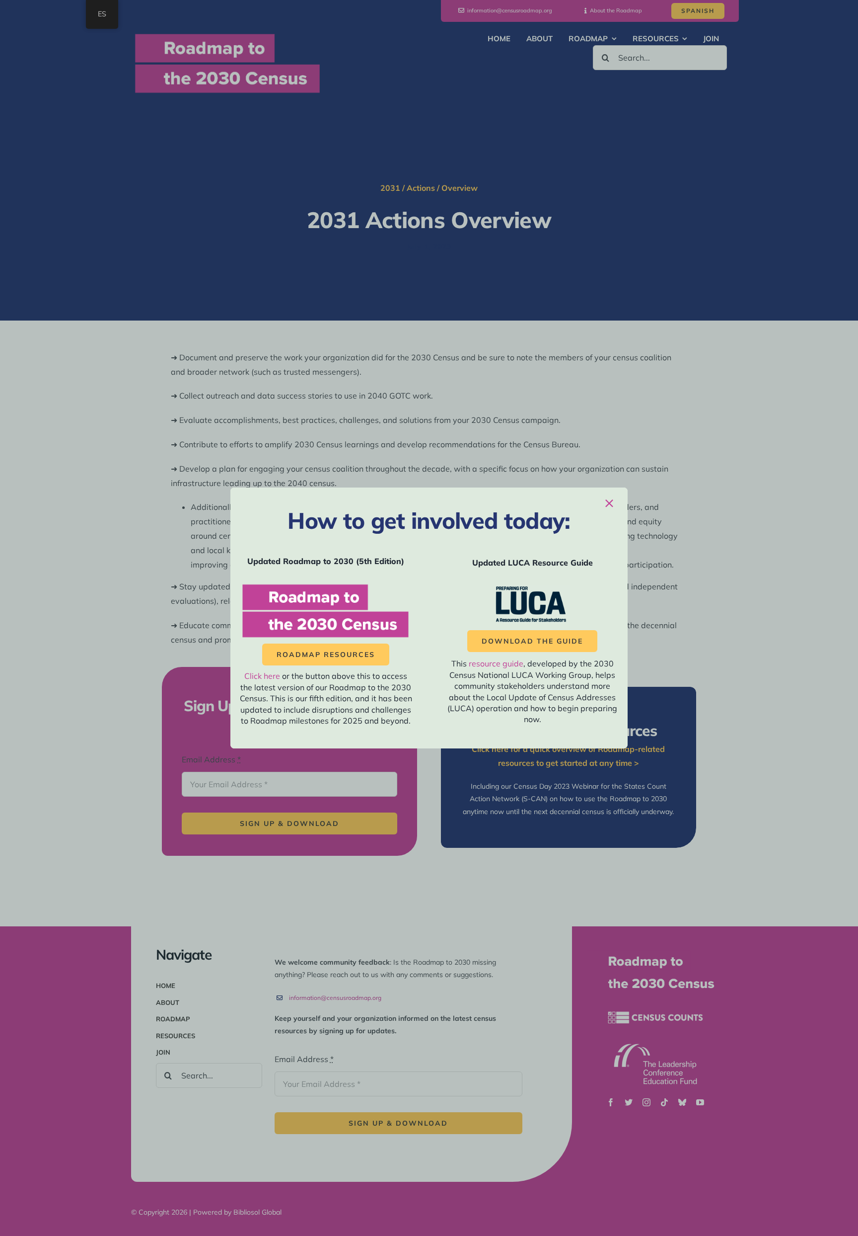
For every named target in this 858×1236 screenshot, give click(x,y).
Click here (262, 676)
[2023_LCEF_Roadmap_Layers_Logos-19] (326, 586)
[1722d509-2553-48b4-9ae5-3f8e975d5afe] (532, 589)
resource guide (496, 663)
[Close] (609, 503)
